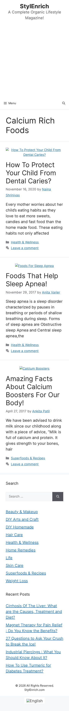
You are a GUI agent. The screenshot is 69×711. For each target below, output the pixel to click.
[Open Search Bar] (63, 103)
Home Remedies (20, 550)
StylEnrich (34, 6)
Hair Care (14, 534)
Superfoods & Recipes (28, 458)
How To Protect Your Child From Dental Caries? (31, 173)
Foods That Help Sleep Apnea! (32, 280)
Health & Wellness (25, 242)
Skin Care (14, 565)
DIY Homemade (20, 527)
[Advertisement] (34, 61)
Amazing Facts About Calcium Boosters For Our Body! (33, 391)
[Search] (57, 496)
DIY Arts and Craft (22, 519)
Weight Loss (17, 581)
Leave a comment (25, 248)
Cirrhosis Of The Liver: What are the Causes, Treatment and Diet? (34, 612)
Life (9, 558)
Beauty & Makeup (22, 511)
